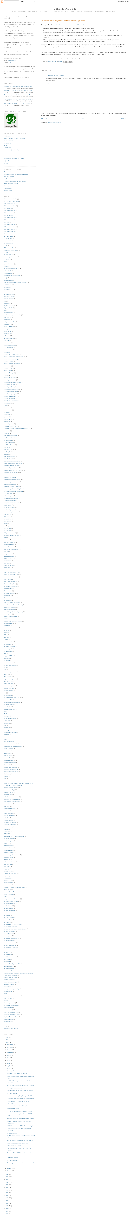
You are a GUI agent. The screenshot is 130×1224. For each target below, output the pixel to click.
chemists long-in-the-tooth (11, 401)
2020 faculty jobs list (9, 204)
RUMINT (6, 834)
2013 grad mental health (10, 199)
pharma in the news (9, 760)
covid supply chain (9, 442)
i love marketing (8, 588)
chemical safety (8, 370)
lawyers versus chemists (10, 665)
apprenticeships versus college (12, 275)
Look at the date (8, 681)
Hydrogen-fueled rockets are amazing (17, 1073)
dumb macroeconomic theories (12, 479)
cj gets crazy (7, 415)
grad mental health (9, 544)
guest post (6, 551)
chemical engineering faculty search (13, 357)
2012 (7, 1203)
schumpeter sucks (8, 845)
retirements (7, 832)
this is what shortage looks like (12, 964)
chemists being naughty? (10, 396)
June (8, 1060)
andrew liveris (7, 271)
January (9, 1171)
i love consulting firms (10, 584)
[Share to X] (68, 62)
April (8, 1066)
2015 (7, 1195)
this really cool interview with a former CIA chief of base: (71, 25)
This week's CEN (8, 966)
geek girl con (7, 528)
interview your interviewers (11, 628)
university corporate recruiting (12, 996)
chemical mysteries (9, 368)
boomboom (7, 319)
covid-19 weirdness (9, 445)
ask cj (5, 278)
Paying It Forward (8, 748)
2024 (7, 1042)
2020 (7, 1182)
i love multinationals (9, 593)
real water (6, 818)
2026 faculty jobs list (9, 229)
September (10, 1052)
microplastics (7, 707)
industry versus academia (10, 616)
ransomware (7, 811)
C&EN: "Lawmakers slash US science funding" (19, 1126)
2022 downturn (8, 208)
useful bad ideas (8, 998)
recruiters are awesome (10, 822)
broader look (7, 324)
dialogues (6, 454)
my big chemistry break (10, 718)
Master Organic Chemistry (11, 183)
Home (83, 118)
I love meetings (8, 591)
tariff (5, 896)
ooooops (6, 737)
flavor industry (8, 519)
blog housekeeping (9, 306)
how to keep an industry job (11, 577)
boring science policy (9, 322)
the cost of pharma (9, 917)
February (9, 1168)
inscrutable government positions (13, 621)
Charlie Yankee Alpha (10, 345)
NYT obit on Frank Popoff (14, 1146)
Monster (6, 145)
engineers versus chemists (11, 498)
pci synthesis (7, 751)
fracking (6, 523)
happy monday (8, 554)
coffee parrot (7, 421)
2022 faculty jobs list (9, 210)
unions (5, 993)
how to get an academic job (11, 572)
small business (7, 885)
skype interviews (8, 883)
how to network (8, 579)
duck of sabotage (8, 459)
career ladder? (7, 333)
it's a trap (6, 639)
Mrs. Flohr (6, 714)
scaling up (6, 843)
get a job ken (7, 530)
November (10, 1047)
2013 (7, 1200)
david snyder (7, 452)
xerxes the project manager (11, 1028)
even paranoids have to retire (11, 503)
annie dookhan (8, 273)
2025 (7, 1040)
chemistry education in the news (12, 382)
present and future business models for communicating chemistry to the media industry (18, 784)
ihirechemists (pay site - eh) (11, 150)
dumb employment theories (11, 468)
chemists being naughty (10, 394)
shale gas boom (8, 864)
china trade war (8, 410)
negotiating (7, 723)
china (5, 405)
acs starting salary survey (10, 257)
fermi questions (8, 514)
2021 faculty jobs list (9, 206)
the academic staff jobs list (11, 901)
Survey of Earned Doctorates (11, 892)
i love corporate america (10, 586)
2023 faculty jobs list (9, 217)
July (8, 1058)
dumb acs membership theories (12, 461)
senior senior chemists (10, 862)
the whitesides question (10, 957)
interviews (6, 630)
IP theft (6, 635)
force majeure (7, 521)
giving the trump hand (10, 533)
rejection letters (8, 827)
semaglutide (7, 859)
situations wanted (8, 878)
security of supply (8, 857)
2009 (7, 1211)
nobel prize (7, 727)
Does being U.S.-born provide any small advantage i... (18, 99)
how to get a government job (11, 570)
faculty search (7, 505)
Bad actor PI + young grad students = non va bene (20, 1118)
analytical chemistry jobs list (11, 268)
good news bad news (9, 542)
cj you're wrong (8, 419)
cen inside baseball (9, 338)
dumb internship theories (10, 477)
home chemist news (9, 565)
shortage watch (8, 871)
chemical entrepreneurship (11, 359)
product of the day (9, 792)
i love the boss (7, 600)
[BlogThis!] (66, 62)
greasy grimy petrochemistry (11, 549)
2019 (7, 1185)
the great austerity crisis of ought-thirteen (15, 929)
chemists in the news (9, 398)
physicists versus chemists (11, 772)
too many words (8, 971)
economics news (8, 493)
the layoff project (8, 934)
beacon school (7, 292)
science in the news (9, 850)
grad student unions (9, 547)
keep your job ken (8, 656)
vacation (6, 1000)
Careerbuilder (7, 147)
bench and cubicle (9, 296)
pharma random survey (10, 762)
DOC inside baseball (9, 456)
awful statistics (8, 285)
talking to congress (9, 894)
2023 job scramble (9, 220)
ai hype (6, 266)
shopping (6, 869)
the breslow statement (9, 910)
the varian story (8, 954)
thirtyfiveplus (7, 959)
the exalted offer (8, 920)
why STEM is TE (8, 1019)
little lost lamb (8, 677)
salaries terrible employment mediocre (14, 836)
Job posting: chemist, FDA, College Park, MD (19, 1096)
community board (8, 424)
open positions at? (9, 741)
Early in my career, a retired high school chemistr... (17, 103)
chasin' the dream (8, 350)
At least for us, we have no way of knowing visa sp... (18, 86)
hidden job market (9, 558)
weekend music (8, 1010)
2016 (7, 1193)
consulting (6, 433)
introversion (7, 632)
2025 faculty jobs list (9, 227)
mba (5, 693)
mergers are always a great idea (12, 702)
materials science (8, 690)
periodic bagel (7, 753)
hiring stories (7, 561)
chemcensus (7, 352)
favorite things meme (9, 510)
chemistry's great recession (11, 391)
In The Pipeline (8, 190)
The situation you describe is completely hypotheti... (18, 95)
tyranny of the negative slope (12, 989)
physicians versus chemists (11, 769)
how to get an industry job (11, 575)
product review (8, 794)
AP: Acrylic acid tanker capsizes (16, 1088)
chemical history (8, 361)
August (9, 1055)
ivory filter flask (8, 642)
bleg (5, 301)
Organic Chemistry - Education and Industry (16, 174)
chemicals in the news (10, 377)
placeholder (7, 774)
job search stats (8, 651)
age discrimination (9, 264)
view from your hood (9, 1003)
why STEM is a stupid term (11, 1017)
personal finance (8, 755)
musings (49, 64)
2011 (7, 1206)
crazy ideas (7, 447)
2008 (7, 1214)
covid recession (8, 440)
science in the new (9, 848)
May (8, 1063)
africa (5, 261)
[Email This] (64, 62)
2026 (7, 1037)
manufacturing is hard (10, 686)
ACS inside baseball (9, 248)
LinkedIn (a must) (8, 141)
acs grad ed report (8, 243)
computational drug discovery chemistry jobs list (17, 428)
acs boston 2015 (8, 238)
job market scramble (9, 646)
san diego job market (9, 838)
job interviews (7, 644)
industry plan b (8, 614)
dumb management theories (11, 482)
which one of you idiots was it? (12, 1014)
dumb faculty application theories (13, 470)
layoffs (5, 667)
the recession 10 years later (11, 947)
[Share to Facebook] (70, 62)
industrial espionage (9, 609)
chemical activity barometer (11, 354)
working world (8, 1021)
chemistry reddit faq (9, 387)
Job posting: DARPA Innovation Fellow (18, 1143)
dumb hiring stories (9, 475)
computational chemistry (10, 426)
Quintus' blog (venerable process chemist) (15, 181)
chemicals (6, 375)
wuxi (5, 1024)
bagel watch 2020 (8, 289)
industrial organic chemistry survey (13, 612)
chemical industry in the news (12, 363)
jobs (5, 653)
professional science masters (11, 797)
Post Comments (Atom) (54, 122)
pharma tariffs (7, 765)
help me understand (9, 556)
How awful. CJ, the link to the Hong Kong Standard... (18, 90)
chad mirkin (7, 340)
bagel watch (7, 287)
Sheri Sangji (7, 866)
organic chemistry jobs (10, 744)
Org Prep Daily (8, 179)
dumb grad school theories (11, 472)
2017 (7, 1190)
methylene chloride (9, 704)
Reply (47, 83)
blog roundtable (8, 308)
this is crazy (7, 961)
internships (7, 625)
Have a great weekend (13, 1071)
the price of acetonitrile (10, 945)
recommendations (8, 820)
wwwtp (5, 1026)
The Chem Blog (8, 172)
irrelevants (6, 637)
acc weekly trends (8, 236)
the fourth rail (7, 922)
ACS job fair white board (10, 250)
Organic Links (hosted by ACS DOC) (14, 158)
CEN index (7, 336)
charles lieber (7, 343)
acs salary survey (8, 255)
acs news (6, 252)
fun (4, 526)
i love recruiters (8, 595)
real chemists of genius (10, 815)
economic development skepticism (13, 491)
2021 (7, 1179)
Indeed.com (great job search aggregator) (15, 138)
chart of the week (8, 347)
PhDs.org (6, 163)
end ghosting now (8, 496)
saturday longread (8, 841)
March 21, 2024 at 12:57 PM (56, 75)
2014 (7, 1198)
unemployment (8, 991)
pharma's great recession (10, 767)
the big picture (8, 906)
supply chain (7, 889)
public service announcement (12, 799)
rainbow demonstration (10, 808)
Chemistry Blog (8, 186)
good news (6, 540)
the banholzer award (9, 903)
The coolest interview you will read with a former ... (21, 1098)
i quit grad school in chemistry (12, 602)
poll (5, 779)
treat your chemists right (10, 982)
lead (5, 669)
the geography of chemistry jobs (12, 924)
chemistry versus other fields (11, 389)
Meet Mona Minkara (12, 1157)
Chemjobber (65, 8)
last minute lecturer (9, 663)
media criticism (8, 695)
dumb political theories (10, 484)
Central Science (8, 188)
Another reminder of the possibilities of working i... (21, 1140)
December (10, 1044)
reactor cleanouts (8, 813)
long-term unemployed (10, 679)
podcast (6, 776)
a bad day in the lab (9, 234)
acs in (5, 245)
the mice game (7, 936)
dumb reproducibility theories (12, 486)
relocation (6, 829)
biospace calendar (8, 299)
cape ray (6, 329)
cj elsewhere (7, 412)
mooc (5, 711)
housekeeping (7, 567)
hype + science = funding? (11, 581)
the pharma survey (9, 940)
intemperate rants (8, 623)
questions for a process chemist (12, 801)
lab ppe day (7, 660)
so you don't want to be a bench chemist (14, 887)
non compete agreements (10, 730)
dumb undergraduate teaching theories (14, 489)
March (9, 1068)
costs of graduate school (10, 435)
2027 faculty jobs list (9, 231)
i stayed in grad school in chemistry (13, 605)
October (9, 1050)
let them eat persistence (10, 672)
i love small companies (10, 598)
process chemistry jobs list (11, 787)
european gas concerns (10, 500)
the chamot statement (9, 913)
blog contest (7, 303)
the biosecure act (8, 908)
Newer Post (44, 118)
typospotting (7, 987)
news (5, 725)
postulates (6, 781)
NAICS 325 (7, 721)
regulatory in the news (10, 825)
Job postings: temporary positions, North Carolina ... (21, 1085)
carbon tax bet (7, 331)
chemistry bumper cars (10, 380)
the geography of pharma (10, 927)
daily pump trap (8, 449)
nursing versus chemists (10, 732)
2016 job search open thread (11, 201)
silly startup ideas (8, 876)
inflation (6, 619)
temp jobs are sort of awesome (12, 899)
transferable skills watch (10, 977)
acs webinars (7, 259)
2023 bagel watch (8, 215)
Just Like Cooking (9, 176)
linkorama (6, 674)
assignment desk (8, 280)
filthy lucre (7, 517)
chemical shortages (9, 373)
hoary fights (7, 563)
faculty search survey (9, 507)
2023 (7, 1174)
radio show (7, 806)
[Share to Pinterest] (72, 62)
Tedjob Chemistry (8, 161)
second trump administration (11, 855)
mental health (7, 700)
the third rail (7, 952)
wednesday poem (8, 1007)
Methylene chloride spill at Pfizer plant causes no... (21, 1106)
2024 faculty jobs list (9, 224)
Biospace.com (7, 143)
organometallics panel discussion (13, 746)
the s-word (6, 950)
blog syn (6, 310)
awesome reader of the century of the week (15, 282)
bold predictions (8, 312)
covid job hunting (9, 438)
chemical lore (7, 366)
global (5, 537)
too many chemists (9, 968)
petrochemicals (8, 758)
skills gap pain (8, 880)
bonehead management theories (12, 315)
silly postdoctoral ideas (10, 873)
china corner (7, 408)
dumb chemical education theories (13, 463)
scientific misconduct (9, 852)
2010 (7, 1208)
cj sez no (6, 417)
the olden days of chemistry (11, 938)
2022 (7, 1177)
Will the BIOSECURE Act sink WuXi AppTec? (19, 1111)
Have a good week (12, 1133)
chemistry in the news (9, 384)
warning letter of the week (11, 1005)
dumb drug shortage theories (11, 465)
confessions (7, 431)
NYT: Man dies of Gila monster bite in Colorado (20, 1091)
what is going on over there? (11, 1012)
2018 (7, 1187)
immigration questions (10, 607)
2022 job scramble (9, 213)
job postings (7, 649)
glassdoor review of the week (11, 535)
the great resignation (9, 931)
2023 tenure (7, 222)
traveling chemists (9, 980)
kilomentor (7, 658)
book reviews (7, 317)
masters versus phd (9, 688)
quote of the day (8, 804)
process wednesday (9, 790)
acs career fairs (7, 241)
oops (5, 739)
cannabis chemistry (9, 326)
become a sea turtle (9, 294)
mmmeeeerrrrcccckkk (9, 709)
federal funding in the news (11, 512)
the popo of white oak (10, 943)
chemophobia (7, 403)
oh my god (6, 734)
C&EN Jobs (7, 136)
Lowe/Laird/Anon (8, 683)
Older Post (123, 118)
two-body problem (9, 984)
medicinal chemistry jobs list (11, 697)
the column (7, 915)
